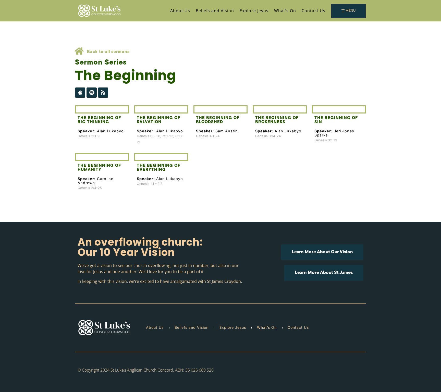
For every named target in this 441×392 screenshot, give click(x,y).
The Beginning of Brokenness (276, 120)
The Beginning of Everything (158, 168)
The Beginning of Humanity (99, 168)
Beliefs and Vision (215, 11)
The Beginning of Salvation (158, 120)
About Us (180, 11)
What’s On (285, 11)
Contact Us (313, 11)
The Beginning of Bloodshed (217, 120)
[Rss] (103, 92)
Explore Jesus (254, 11)
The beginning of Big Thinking (99, 120)
